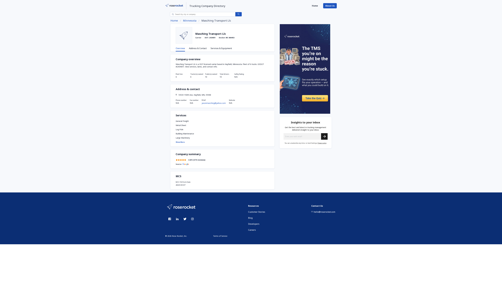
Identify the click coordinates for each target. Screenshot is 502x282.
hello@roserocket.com (324, 211)
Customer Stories (256, 211)
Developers (253, 223)
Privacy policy (322, 143)
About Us (330, 5)
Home (315, 5)
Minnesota (189, 20)
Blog (250, 217)
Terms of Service (220, 236)
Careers (252, 229)
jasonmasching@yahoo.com (214, 103)
